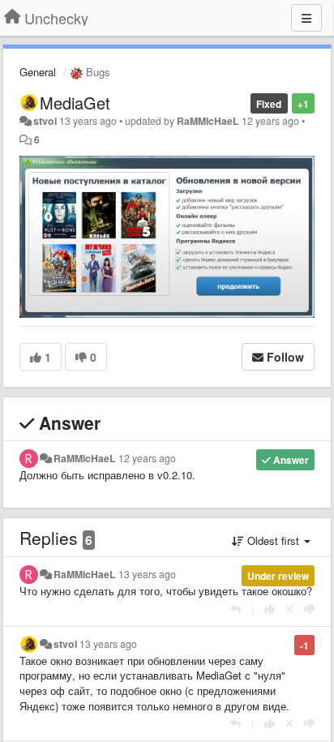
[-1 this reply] (309, 608)
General (37, 71)
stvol (45, 121)
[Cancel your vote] (289, 608)
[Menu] (306, 18)
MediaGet (75, 102)
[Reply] (235, 608)
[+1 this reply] (269, 608)
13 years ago (147, 574)
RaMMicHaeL (208, 121)
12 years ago (147, 458)
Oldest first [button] (273, 540)
